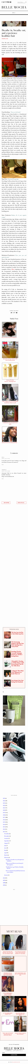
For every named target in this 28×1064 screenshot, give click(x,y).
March (6, 855)
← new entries (6, 502)
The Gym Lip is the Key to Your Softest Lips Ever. (17, 633)
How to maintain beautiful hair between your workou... (15, 871)
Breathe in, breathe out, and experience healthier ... (15, 860)
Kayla (3, 457)
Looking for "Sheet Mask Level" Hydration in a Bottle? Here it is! (17, 672)
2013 (4, 827)
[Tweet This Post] (11, 313)
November (6, 836)
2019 (4, 812)
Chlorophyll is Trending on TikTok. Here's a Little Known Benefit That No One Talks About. (17, 663)
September (6, 841)
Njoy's (13, 269)
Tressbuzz (4, 469)
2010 (4, 878)
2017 (4, 817)
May (5, 850)
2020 (4, 810)
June (5, 848)
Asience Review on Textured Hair (9, 442)
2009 (4, 880)
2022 (4, 805)
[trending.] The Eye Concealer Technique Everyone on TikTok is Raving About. (16, 654)
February (6, 857)
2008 (4, 882)
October (6, 838)
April (5, 852)
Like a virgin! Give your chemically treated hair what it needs (10, 402)
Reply (3, 464)
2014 (4, 824)
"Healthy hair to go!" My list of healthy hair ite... (14, 867)
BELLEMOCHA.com (16, 1062)
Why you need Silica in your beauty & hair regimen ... (14, 863)
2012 (4, 829)
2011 (4, 831)
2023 (4, 803)
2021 (4, 808)
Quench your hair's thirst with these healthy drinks (10, 359)
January (6, 875)
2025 (4, 798)
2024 (4, 800)
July (5, 845)
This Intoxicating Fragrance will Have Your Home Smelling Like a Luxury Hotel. (17, 644)
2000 (4, 885)
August (6, 843)
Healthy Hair (5, 38)
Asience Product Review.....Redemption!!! (10, 380)
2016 (4, 819)
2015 (4, 822)
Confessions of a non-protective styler (10, 423)
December (6, 833)
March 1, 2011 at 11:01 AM (6, 458)
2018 (4, 815)
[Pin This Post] (14, 313)
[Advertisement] (14, 565)
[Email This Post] (16, 313)
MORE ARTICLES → (21, 502)
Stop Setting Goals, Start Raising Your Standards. (17, 681)
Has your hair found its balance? (9, 337)
